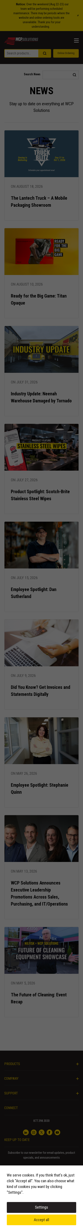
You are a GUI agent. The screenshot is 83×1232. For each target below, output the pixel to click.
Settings (41, 1207)
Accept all (41, 1220)
